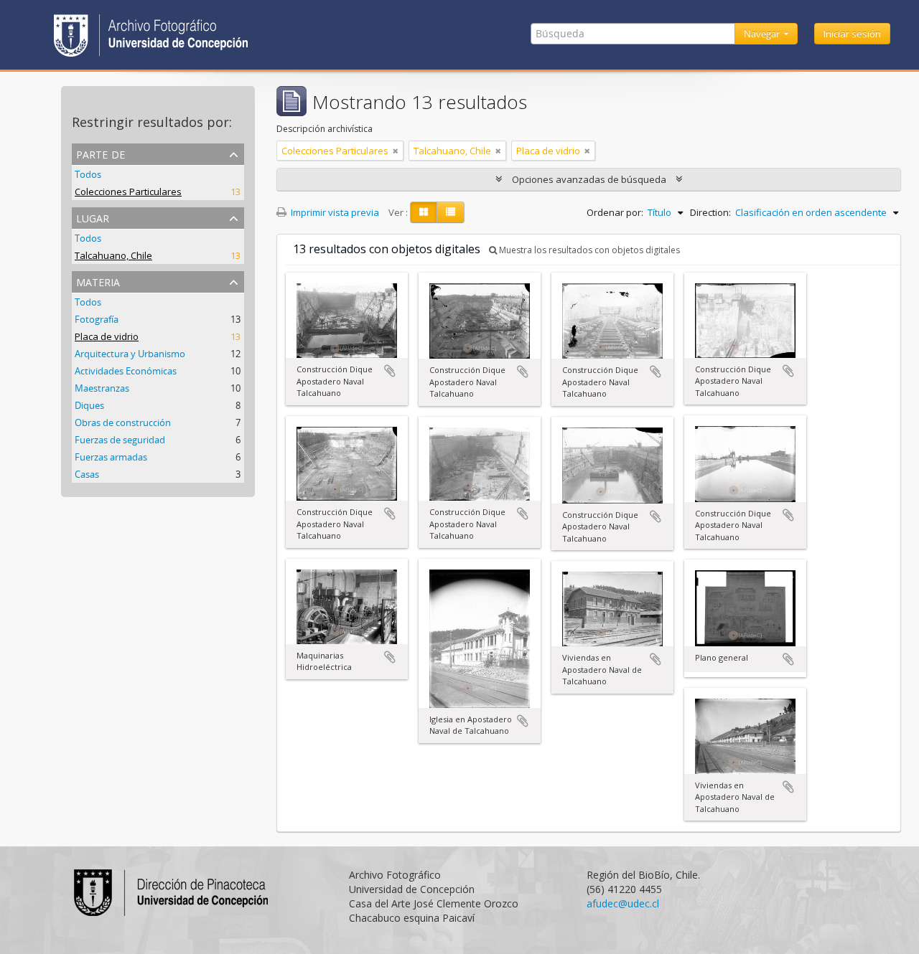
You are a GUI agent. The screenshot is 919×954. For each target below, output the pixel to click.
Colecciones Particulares (128, 191)
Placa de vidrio (107, 336)
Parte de (100, 153)
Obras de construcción (123, 422)
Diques (89, 405)
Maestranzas (102, 388)
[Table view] (451, 212)
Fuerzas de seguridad (120, 439)
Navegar (763, 33)
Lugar (92, 217)
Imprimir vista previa (334, 212)
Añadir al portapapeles (390, 371)
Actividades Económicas (126, 370)
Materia (98, 281)
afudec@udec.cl (623, 903)
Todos (88, 174)
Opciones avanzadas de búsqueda (589, 179)
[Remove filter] (395, 150)
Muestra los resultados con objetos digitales (588, 250)
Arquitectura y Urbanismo (130, 353)
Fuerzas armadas (111, 456)
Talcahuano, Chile (113, 255)
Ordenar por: (615, 212)
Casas (87, 474)
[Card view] (423, 212)
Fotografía (96, 319)
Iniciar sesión (852, 33)
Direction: (710, 212)
